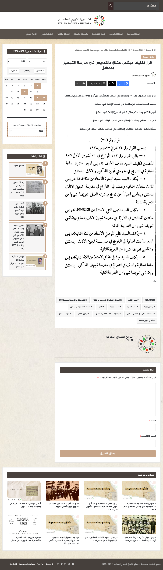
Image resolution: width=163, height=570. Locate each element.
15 (37, 98)
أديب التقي (133, 300)
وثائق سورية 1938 (146, 320)
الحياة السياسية (133, 34)
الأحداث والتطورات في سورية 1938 (107, 300)
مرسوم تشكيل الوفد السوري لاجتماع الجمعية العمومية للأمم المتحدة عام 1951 (64, 540)
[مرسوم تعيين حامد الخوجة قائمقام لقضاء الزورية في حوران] (24, 524)
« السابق (40, 71)
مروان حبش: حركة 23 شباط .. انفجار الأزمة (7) (17, 262)
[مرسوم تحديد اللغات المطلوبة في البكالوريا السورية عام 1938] (100, 524)
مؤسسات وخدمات (81, 34)
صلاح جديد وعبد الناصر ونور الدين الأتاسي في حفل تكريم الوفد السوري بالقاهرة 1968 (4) (18, 237)
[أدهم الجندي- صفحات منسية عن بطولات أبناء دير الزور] (24, 491)
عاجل (101, 307)
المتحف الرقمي (47, 34)
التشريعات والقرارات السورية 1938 (72, 300)
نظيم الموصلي (64, 313)
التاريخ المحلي (31, 34)
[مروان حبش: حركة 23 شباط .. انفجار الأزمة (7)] (35, 261)
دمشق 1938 (149, 307)
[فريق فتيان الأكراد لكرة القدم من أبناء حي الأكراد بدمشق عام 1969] (139, 524)
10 (24, 92)
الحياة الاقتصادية (98, 34)
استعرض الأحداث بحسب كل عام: (27, 125)
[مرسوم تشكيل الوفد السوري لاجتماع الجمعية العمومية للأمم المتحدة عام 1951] (62, 524)
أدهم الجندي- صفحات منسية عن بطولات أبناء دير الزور (25, 505)
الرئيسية (149, 50)
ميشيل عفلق (83, 313)
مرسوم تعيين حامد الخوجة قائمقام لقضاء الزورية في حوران (26, 539)
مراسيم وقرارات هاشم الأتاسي (108, 313)
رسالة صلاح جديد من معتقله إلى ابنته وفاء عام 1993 (17, 189)
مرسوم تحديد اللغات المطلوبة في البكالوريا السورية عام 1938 (101, 539)
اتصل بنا (13, 564)
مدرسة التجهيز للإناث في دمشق (140, 313)
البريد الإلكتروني (148, 436)
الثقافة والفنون (63, 34)
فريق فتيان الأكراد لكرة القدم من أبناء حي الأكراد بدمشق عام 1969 (140, 539)
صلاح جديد (19, 166)
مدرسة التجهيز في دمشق (80, 307)
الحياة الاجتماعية (116, 34)
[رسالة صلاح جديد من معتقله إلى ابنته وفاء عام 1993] (35, 187)
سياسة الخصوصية (27, 564)
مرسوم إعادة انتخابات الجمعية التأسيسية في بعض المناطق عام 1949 (140, 507)
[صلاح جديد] (35, 170)
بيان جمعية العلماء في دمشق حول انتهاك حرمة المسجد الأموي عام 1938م (101, 507)
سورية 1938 (115, 307)
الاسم (152, 420)
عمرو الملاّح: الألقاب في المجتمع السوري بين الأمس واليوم (64, 505)
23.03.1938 (150, 300)
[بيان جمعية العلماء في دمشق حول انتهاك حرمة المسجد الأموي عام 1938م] (100, 491)
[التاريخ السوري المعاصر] (81, 20)
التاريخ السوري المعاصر (119, 337)
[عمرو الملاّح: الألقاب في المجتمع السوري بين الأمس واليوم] (62, 491)
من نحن (40, 564)
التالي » (14, 71)
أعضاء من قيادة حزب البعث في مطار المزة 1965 (19, 210)
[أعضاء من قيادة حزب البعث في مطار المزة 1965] (35, 208)
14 (44, 98)
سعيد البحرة (132, 307)
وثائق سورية (137, 50)
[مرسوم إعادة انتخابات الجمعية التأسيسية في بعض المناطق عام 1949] (139, 491)
